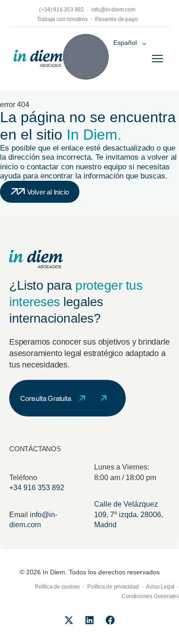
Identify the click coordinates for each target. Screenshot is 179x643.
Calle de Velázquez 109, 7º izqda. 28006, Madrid (128, 514)
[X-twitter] (69, 620)
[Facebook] (110, 620)
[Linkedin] (89, 620)
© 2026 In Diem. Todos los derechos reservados (90, 572)
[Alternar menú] (157, 58)
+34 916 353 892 (36, 488)
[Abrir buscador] (86, 57)
